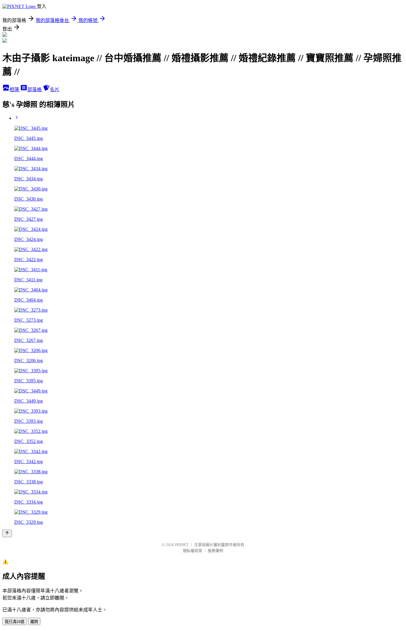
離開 (34, 621)
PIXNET (181, 544)
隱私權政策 (192, 550)
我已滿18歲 (14, 621)
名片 (54, 89)
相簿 (15, 89)
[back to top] (7, 533)
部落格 (35, 89)
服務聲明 (215, 550)
